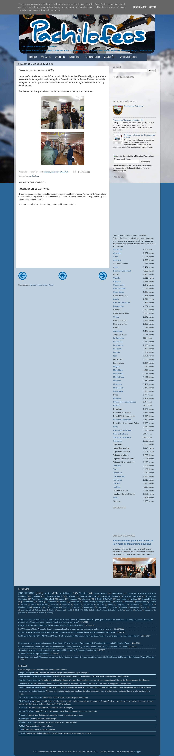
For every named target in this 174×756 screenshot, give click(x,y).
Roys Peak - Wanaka (122, 430)
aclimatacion (28, 602)
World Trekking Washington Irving (96, 602)
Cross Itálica (148, 604)
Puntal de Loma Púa (122, 420)
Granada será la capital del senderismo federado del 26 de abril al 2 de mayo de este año (57, 650)
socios (48, 593)
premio (41, 613)
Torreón (116, 483)
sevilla (33, 604)
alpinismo (86, 599)
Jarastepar (117, 331)
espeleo (24, 604)
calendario (52, 602)
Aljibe (115, 257)
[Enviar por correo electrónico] (79, 172)
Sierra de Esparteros (122, 437)
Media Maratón (26, 610)
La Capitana (118, 338)
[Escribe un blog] (82, 172)
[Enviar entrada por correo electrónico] (74, 172)
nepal (144, 607)
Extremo (153, 607)
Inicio (33, 57)
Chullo (116, 299)
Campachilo (121, 604)
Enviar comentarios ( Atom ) (43, 285)
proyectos (43, 604)
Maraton (77, 604)
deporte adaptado (88, 596)
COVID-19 (65, 607)
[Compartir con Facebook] (88, 172)
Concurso (76, 607)
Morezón (117, 380)
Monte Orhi (118, 373)
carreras (63, 602)
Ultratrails (118, 602)
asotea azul (37, 607)
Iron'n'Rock (102, 607)
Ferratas (71, 596)
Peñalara (117, 398)
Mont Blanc (118, 370)
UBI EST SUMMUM (103, 599)
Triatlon (52, 610)
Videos (134, 599)
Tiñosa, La (117, 473)
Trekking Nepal (40, 610)
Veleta (116, 498)
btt (46, 607)
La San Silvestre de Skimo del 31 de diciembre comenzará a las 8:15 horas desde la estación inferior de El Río (66, 632)
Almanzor (117, 260)
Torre (119, 476)
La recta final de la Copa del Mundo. (34, 653)
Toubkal (116, 487)
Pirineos (112, 607)
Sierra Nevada (100, 593)
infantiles (36, 596)
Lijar (115, 356)
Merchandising (24, 607)
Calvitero (117, 281)
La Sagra (117, 349)
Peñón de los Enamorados (124, 402)
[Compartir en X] (85, 172)
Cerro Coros (118, 292)
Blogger (137, 752)
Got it (152, 7)
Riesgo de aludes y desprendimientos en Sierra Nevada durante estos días (50, 625)
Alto (119, 285)
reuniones (73, 599)
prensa (110, 604)
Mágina (116, 366)
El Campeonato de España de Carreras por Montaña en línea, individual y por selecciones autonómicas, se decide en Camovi (72, 647)
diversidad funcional (109, 596)
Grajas (116, 317)
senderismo (117, 593)
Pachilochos (134, 604)
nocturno (60, 610)
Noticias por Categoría (133, 106)
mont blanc (32, 613)
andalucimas (89, 604)
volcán (49, 613)
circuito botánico (149, 599)
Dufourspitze (118, 306)
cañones (138, 610)
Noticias (83, 593)
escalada (100, 604)
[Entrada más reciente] (22, 278)
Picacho (116, 405)
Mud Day (129, 610)
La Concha (118, 342)
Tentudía (117, 466)
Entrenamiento (88, 607)
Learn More (140, 7)
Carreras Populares (132, 596)
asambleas (121, 599)
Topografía (123, 607)
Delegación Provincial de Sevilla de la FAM (107, 610)
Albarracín (117, 249)
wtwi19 (69, 610)
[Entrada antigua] (103, 278)
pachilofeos (34, 176)
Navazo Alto (118, 391)
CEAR (77, 610)
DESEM (85, 610)
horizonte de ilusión (53, 596)
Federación (65, 604)
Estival (41, 602)
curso (61, 599)
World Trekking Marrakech (43, 599)
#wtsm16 (54, 604)
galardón (21, 613)
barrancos (129, 602)
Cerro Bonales (119, 288)
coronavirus (149, 610)
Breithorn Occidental (122, 271)
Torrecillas (117, 480)
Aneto (115, 267)
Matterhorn (74, 602)
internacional (141, 602)
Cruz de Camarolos (121, 303)
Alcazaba (117, 253)
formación (54, 607)
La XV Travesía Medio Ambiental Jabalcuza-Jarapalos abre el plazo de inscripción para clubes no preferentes (65, 629)
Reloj (115, 427)
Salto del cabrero (120, 434)
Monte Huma (118, 377)
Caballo (116, 278)
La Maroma (118, 345)
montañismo (65, 593)
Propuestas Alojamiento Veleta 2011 (128, 120)
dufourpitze (134, 607)
